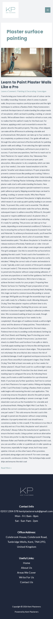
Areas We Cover (26, 572)
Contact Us (26, 582)
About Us (26, 567)
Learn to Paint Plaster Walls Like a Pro (26, 84)
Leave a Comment (8, 91)
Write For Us (26, 577)
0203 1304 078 (10, 511)
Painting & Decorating (26, 91)
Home (26, 562)
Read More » (6, 467)
